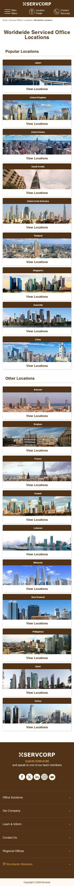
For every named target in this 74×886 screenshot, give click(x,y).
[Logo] (37, 3)
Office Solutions (13, 797)
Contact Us (10, 837)
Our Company (11, 810)
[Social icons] (21, 775)
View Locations (37, 89)
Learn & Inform (12, 824)
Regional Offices (13, 851)
